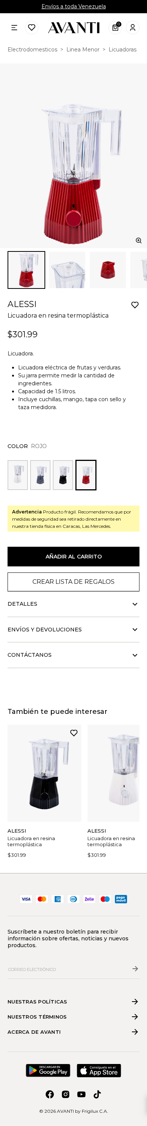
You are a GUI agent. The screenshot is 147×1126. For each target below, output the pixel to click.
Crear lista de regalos (73, 581)
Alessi (22, 304)
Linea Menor (83, 49)
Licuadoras (122, 49)
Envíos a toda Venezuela (73, 6)
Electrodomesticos (32, 49)
